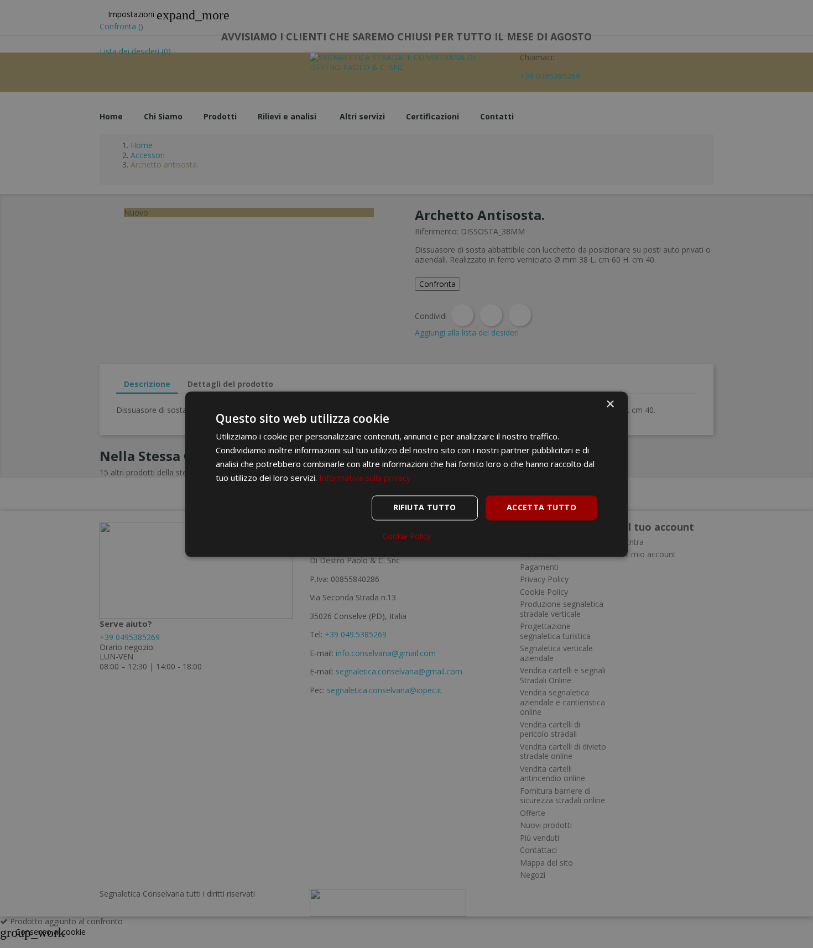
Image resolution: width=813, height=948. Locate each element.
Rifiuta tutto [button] (424, 507)
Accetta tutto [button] (541, 507)
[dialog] (406, 474)
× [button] (610, 404)
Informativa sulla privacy (365, 477)
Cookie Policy (407, 536)
